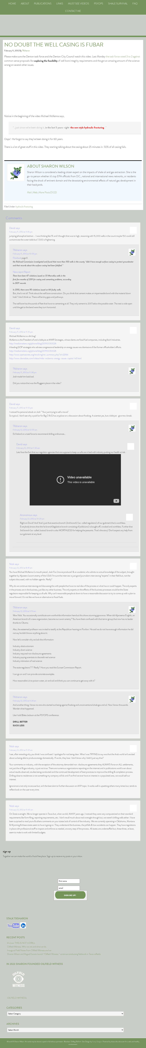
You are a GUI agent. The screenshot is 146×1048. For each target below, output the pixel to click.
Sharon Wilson (57, 166)
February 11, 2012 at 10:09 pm (25, 253)
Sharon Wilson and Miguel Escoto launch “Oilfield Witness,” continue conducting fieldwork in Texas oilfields (54, 954)
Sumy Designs (97, 1041)
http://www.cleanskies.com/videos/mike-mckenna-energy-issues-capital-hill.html (45, 358)
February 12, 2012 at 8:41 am (20, 567)
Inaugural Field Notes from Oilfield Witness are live (29, 950)
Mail (29, 192)
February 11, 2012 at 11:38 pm (24, 372)
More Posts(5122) (48, 192)
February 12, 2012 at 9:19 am (24, 611)
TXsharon (17, 250)
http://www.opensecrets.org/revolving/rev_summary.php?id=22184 (38, 354)
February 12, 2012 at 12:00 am (25, 429)
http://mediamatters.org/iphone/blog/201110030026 (32, 343)
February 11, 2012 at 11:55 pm (21, 407)
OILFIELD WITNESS (17, 998)
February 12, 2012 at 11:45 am (21, 809)
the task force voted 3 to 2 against (123, 56)
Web (35, 192)
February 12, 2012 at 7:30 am (28, 448)
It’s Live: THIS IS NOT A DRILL (21, 943)
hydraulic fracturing (24, 206)
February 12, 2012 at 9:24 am (24, 700)
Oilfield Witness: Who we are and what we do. (27, 946)
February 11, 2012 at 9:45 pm (21, 231)
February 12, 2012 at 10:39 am (32, 518)
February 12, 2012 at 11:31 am (21, 750)
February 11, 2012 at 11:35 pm (21, 331)
